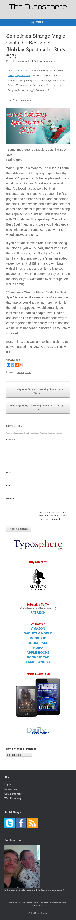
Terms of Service (38, 906)
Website (10, 498)
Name (10, 472)
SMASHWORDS (38, 662)
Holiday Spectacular (19, 75)
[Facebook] (8, 365)
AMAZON (38, 628)
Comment (12, 439)
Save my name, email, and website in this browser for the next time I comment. (54, 515)
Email (10, 485)
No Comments (47, 61)
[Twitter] (12, 365)
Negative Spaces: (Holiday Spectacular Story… (38, 391)
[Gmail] (21, 365)
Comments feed (13, 793)
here (20, 70)
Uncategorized (24, 372)
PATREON (38, 612)
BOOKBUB (38, 638)
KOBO (38, 647)
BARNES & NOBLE (38, 633)
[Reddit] (17, 365)
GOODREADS (38, 643)
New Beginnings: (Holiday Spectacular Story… (38, 407)
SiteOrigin (35, 913)
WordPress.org (12, 798)
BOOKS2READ (38, 657)
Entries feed (10, 789)
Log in (7, 784)
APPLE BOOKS (38, 652)
